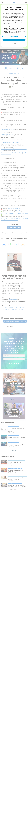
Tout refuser (14, 43)
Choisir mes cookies (14, 36)
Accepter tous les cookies (14, 39)
